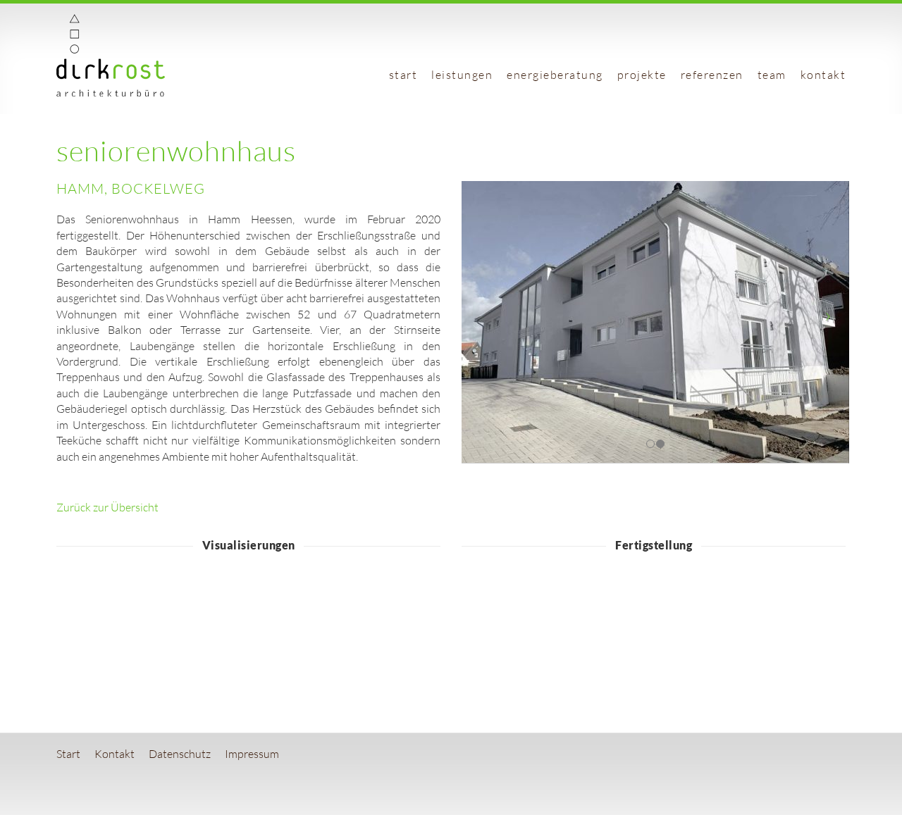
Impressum (252, 754)
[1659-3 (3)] (103, 622)
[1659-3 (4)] (200, 622)
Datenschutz (180, 754)
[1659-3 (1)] (297, 622)
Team (772, 75)
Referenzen (712, 75)
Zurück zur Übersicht (107, 507)
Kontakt (823, 75)
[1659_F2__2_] (508, 622)
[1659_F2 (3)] (606, 622)
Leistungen (462, 75)
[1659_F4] (702, 622)
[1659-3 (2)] (394, 622)
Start (403, 75)
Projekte (642, 75)
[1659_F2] (799, 622)
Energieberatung (555, 75)
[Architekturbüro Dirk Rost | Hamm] (110, 92)
